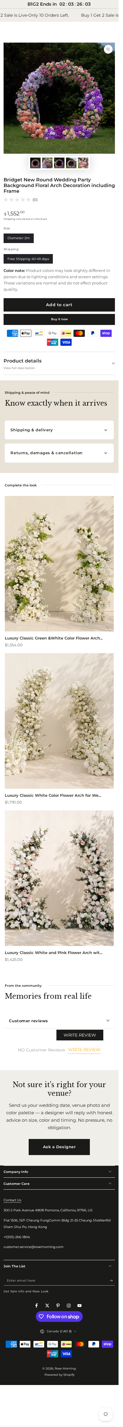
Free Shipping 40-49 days (28, 260)
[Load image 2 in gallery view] (47, 163)
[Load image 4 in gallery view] (71, 163)
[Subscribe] (112, 1280)
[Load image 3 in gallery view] (59, 163)
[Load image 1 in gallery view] (35, 163)
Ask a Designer (59, 1146)
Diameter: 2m (18, 239)
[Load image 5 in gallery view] (83, 163)
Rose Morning (65, 1368)
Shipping (9, 218)
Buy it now (59, 319)
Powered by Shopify (59, 1374)
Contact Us (12, 1200)
